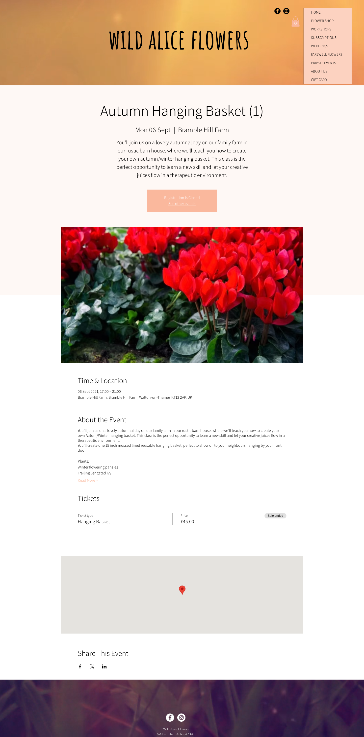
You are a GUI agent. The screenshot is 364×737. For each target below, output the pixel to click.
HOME (316, 12)
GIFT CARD (319, 79)
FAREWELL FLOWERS (326, 54)
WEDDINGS (319, 46)
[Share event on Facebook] (80, 666)
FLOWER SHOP (322, 20)
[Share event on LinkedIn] (104, 666)
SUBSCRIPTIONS (324, 37)
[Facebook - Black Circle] (277, 11)
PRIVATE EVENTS (323, 62)
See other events (182, 203)
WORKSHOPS (321, 29)
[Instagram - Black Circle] (286, 11)
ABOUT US (319, 71)
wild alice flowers (181, 38)
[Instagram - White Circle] (181, 717)
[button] (295, 21)
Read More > (88, 480)
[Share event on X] (92, 666)
